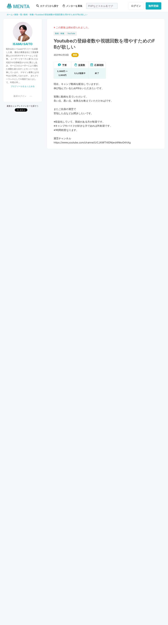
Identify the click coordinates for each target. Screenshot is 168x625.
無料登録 (153, 5)
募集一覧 (18, 14)
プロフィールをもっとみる (23, 86)
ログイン (136, 5)
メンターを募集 (74, 5)
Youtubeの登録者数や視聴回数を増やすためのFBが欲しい (61, 14)
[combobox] (101, 6)
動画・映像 (29, 14)
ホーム (10, 14)
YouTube (71, 33)
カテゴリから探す (49, 5)
